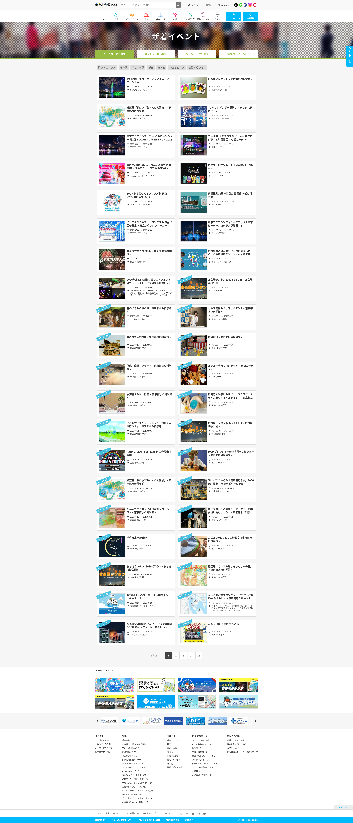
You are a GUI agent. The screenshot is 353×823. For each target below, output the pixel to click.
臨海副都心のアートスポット (204, 755)
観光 (146, 19)
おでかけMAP (233, 748)
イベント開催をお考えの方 (148, 819)
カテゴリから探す (103, 740)
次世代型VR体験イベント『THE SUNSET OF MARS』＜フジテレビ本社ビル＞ (149, 625)
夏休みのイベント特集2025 (134, 775)
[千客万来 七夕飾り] (112, 546)
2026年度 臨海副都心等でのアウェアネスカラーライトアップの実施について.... (149, 281)
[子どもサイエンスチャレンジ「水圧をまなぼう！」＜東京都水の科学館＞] (112, 431)
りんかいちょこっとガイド (133, 767)
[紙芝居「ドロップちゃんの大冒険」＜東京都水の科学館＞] (112, 116)
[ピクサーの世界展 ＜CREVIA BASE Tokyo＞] (194, 173)
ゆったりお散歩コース (202, 744)
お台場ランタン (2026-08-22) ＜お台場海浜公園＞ (230, 281)
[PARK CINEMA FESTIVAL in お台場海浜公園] (112, 460)
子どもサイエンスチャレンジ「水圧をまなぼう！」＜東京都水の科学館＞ (149, 424)
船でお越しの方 (166, 813)
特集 (116, 19)
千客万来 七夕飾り (137, 538)
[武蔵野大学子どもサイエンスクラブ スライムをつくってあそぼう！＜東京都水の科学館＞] (194, 403)
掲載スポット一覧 (175, 767)
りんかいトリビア (130, 755)
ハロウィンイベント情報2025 (135, 778)
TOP (100, 670)
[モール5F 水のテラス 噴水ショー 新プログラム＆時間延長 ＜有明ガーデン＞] (194, 145)
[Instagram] (250, 5)
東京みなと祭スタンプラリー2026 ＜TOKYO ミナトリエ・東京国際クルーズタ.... (231, 596)
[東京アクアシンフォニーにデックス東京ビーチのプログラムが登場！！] (194, 231)
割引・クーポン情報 (235, 740)
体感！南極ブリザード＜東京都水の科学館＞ (149, 367)
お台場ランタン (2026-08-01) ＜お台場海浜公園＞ (230, 424)
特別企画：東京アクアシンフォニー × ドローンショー (150, 80)
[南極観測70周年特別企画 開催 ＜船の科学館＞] (194, 202)
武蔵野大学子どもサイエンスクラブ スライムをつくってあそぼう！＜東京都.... (231, 396)
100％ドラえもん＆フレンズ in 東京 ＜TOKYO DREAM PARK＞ (149, 195)
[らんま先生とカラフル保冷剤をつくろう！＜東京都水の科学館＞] (112, 518)
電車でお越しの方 (113, 813)
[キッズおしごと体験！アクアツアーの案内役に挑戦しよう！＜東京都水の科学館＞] (194, 518)
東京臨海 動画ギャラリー (133, 759)
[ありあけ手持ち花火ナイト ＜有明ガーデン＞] (194, 374)
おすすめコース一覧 (201, 740)
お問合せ (189, 819)
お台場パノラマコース (202, 775)
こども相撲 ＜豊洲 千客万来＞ (224, 624)
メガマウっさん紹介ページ (133, 763)
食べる (175, 19)
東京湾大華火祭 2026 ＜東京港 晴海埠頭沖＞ (149, 252)
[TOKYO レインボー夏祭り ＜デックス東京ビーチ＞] (194, 116)
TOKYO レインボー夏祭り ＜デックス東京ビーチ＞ (230, 109)
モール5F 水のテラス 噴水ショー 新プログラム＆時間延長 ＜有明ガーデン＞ (230, 138)
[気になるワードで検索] (178, 5)
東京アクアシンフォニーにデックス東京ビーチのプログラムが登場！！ (230, 224)
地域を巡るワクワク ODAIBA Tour (137, 782)
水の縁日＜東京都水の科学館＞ (225, 337)
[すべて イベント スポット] (125, 5)
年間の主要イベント (104, 751)
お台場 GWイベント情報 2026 (135, 802)
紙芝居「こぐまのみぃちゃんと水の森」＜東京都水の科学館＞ (230, 568)
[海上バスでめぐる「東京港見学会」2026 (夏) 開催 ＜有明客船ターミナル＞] (194, 489)
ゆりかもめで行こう (131, 771)
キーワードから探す (104, 748)
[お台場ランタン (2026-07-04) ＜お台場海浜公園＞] (112, 575)
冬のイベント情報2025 (132, 794)
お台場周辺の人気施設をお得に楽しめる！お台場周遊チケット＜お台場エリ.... (231, 252)
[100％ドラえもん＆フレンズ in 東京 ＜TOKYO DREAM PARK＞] (112, 202)
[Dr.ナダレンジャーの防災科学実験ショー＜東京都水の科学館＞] (194, 460)
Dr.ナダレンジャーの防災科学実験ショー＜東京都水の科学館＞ (231, 453)
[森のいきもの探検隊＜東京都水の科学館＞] (112, 317)
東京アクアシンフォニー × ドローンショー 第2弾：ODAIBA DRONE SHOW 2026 (150, 138)
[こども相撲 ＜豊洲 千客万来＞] (194, 632)
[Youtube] (254, 5)
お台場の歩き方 (129, 751)
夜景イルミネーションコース (204, 763)
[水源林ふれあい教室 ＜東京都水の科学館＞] (112, 403)
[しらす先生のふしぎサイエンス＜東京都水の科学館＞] (194, 317)
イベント (102, 19)
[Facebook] (245, 5)
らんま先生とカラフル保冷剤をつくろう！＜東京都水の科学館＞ (148, 510)
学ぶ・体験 (160, 19)
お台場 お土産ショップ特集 (134, 744)
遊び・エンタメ (132, 19)
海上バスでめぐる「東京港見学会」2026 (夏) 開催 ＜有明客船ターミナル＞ (231, 482)
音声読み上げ (210, 5)
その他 (217, 19)
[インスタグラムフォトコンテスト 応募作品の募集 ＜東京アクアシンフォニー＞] (112, 231)
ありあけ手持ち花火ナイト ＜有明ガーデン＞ (230, 367)
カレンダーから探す (104, 744)
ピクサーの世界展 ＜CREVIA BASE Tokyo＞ (230, 166)
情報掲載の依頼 (172, 819)
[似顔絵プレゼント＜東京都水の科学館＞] (194, 87)
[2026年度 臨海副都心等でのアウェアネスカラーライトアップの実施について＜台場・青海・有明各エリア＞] (112, 288)
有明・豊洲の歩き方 (131, 748)
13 (198, 655)
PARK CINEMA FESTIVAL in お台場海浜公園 (149, 453)
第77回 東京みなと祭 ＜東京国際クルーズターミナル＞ (149, 596)
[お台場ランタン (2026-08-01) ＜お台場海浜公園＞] (194, 431)
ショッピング (189, 19)
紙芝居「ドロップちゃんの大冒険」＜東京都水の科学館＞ (149, 109)
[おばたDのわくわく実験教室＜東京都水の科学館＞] (194, 546)
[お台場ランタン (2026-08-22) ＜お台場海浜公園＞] (194, 288)
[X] (236, 5)
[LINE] (240, 5)
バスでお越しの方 (132, 813)
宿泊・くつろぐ (203, 19)
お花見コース (198, 771)
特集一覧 (126, 740)
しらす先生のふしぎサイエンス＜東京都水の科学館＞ (230, 310)
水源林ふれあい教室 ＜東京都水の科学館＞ (149, 396)
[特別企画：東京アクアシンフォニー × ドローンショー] (112, 87)
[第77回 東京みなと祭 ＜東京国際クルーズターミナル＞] (112, 604)
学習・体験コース (200, 751)
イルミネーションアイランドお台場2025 (139, 790)
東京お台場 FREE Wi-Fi (237, 744)
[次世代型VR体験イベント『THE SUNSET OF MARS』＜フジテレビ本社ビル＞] (112, 632)
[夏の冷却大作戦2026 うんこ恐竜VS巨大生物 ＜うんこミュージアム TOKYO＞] (112, 173)
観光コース (197, 748)
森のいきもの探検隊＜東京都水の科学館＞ (149, 310)
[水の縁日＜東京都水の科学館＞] (194, 345)
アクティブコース (200, 759)
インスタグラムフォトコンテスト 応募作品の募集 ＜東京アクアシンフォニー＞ (149, 224)
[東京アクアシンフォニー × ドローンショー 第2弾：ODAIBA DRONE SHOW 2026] (112, 145)
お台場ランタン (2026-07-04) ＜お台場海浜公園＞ (149, 568)
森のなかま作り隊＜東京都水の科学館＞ (149, 337)
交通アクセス (195, 5)
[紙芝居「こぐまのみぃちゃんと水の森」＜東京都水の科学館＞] (194, 575)
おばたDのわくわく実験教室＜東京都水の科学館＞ (230, 539)
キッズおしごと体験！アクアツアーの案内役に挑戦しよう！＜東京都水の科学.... (231, 510)
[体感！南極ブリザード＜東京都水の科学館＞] (112, 374)
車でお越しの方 (149, 813)
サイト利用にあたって (121, 819)
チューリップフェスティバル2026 (137, 798)
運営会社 (99, 819)
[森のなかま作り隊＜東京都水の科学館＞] (112, 345)
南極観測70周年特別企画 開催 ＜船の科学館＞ (230, 195)
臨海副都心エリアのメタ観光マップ (242, 751)
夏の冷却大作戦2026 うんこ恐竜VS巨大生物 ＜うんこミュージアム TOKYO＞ (149, 166)
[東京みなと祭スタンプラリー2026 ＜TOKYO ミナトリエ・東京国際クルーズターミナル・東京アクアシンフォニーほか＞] (194, 604)
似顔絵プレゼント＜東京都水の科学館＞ (230, 79)
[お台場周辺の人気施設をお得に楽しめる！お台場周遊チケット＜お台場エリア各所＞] (194, 259)
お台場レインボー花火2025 (134, 786)
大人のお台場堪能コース (202, 767)
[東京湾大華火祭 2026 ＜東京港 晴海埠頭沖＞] (112, 259)
